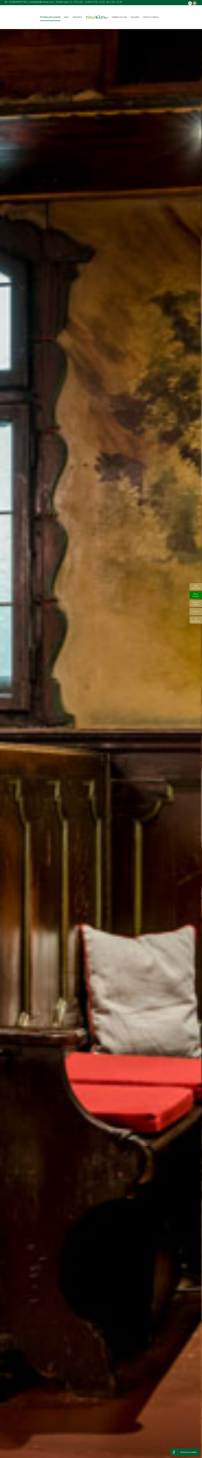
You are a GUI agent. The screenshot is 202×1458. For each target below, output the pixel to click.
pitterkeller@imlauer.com (41, 1)
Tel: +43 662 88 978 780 (15, 1)
